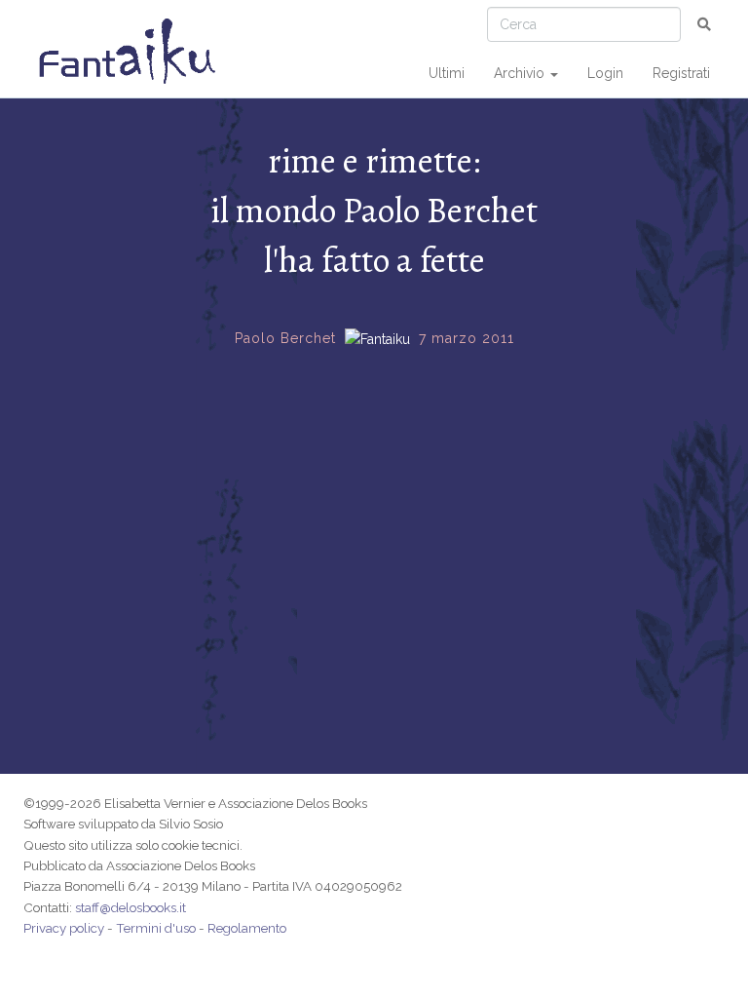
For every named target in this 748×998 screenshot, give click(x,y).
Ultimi (447, 73)
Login (605, 73)
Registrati (681, 73)
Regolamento (246, 928)
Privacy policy (63, 928)
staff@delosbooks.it (130, 907)
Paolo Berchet (285, 338)
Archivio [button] (521, 73)
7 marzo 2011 (466, 338)
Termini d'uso (156, 928)
